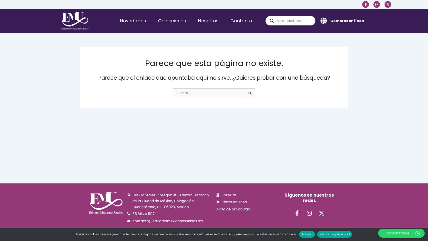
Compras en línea (347, 20)
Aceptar (307, 234)
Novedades (133, 21)
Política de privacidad (334, 234)
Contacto (241, 21)
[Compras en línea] (323, 20)
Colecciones (172, 21)
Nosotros (208, 21)
